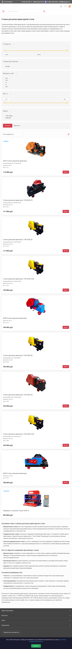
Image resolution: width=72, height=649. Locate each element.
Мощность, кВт (8, 73)
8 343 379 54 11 (27, 2)
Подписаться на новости (11, 632)
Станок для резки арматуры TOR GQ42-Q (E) (18, 279)
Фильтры (68, 134)
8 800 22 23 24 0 (38, 2)
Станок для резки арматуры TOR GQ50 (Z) (18, 395)
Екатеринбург (8, 1)
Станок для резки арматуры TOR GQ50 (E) (17, 355)
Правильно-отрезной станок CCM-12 (16, 511)
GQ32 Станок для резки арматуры (15, 161)
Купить (66, 172)
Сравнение (61, 6)
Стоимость (7, 44)
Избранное (65, 6)
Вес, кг (5, 93)
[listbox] (12, 134)
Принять (36, 646)
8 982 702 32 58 (52, 2)
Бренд (5, 111)
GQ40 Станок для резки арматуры (15, 318)
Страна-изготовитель (10, 61)
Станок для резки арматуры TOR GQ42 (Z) (18, 200)
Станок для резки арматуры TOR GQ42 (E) (17, 239)
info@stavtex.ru (64, 2)
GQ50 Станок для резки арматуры (15, 473)
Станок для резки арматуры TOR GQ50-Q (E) (18, 434)
